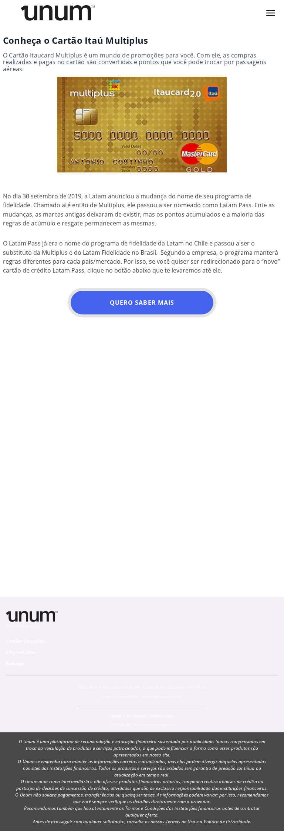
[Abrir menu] (270, 13)
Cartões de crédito (26, 641)
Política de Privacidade (127, 715)
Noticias (15, 663)
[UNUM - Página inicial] (58, 13)
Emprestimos (20, 652)
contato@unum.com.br (161, 696)
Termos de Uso (162, 715)
